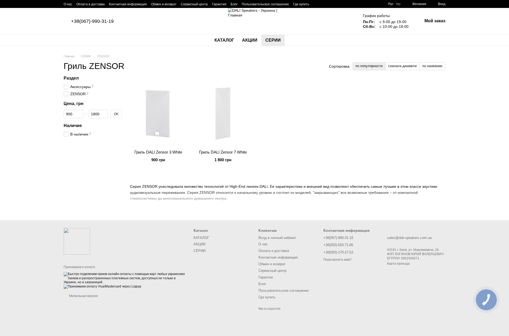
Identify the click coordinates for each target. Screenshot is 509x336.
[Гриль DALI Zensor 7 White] (223, 113)
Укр (398, 4)
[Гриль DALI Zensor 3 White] (158, 113)
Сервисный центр (194, 4)
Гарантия (219, 4)
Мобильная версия (83, 296)
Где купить (301, 4)
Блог (234, 4)
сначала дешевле (402, 66)
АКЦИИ (249, 40)
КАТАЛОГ (224, 40)
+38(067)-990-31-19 (92, 21)
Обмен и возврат (164, 4)
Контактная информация (128, 4)
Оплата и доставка (90, 4)
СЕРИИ (273, 40)
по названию (432, 66)
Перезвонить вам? (337, 259)
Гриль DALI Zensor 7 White (223, 152)
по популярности (369, 66)
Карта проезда (398, 263)
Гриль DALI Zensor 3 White (158, 152)
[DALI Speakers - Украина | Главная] (77, 241)
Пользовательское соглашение (265, 4)
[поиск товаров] (294, 40)
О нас (68, 4)
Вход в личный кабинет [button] (277, 238)
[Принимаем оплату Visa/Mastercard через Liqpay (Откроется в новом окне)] (102, 286)
